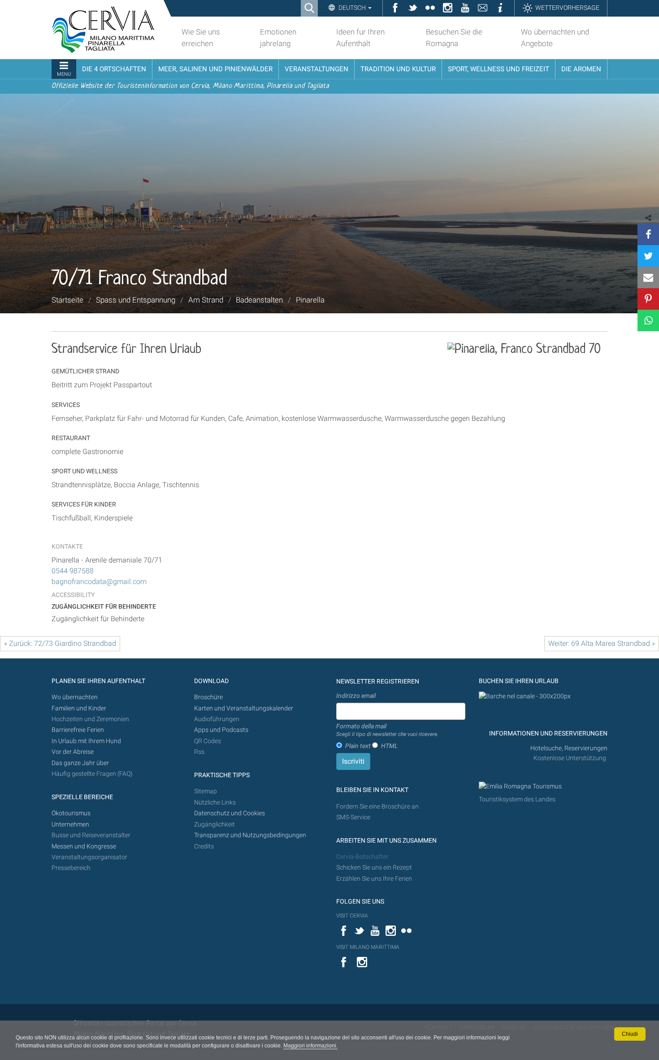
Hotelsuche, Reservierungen (568, 748)
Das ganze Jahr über (80, 763)
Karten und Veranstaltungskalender (243, 708)
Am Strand (205, 299)
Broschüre (208, 697)
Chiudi (630, 1034)
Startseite (67, 299)
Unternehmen (70, 824)
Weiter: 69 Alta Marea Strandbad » (601, 643)
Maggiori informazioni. (310, 1046)
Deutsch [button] (352, 7)
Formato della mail (387, 730)
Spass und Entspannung (135, 299)
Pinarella (310, 299)
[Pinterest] (648, 299)
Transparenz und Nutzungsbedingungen (250, 835)
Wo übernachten (75, 697)
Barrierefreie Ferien (78, 730)
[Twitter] (648, 256)
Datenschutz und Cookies (230, 813)
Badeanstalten (259, 299)
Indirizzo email (356, 695)
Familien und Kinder (79, 708)
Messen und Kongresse (84, 846)
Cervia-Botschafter (362, 857)
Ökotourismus (71, 813)
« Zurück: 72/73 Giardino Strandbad (60, 643)
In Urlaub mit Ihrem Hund (86, 741)
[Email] (648, 277)
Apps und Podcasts (221, 730)
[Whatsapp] (648, 320)
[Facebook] (648, 234)
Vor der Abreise (73, 752)
